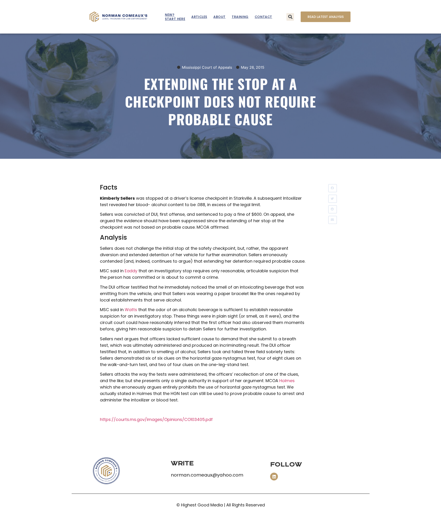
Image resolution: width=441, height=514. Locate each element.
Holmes (287, 380)
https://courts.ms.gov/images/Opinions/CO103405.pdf (156, 419)
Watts (131, 309)
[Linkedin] (274, 476)
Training (240, 16)
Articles (199, 16)
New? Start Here (175, 16)
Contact (263, 16)
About (219, 16)
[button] (290, 17)
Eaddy (131, 271)
